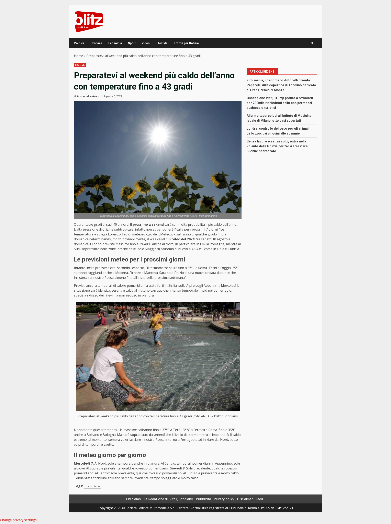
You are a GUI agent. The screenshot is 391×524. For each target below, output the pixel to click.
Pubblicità (203, 499)
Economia (115, 43)
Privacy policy (224, 499)
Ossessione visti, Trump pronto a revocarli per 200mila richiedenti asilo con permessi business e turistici (280, 103)
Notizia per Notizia (186, 43)
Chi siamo (133, 499)
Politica (79, 43)
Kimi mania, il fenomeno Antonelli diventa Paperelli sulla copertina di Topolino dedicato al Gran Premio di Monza (281, 85)
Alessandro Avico (88, 96)
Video (146, 43)
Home (78, 56)
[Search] (312, 43)
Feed (259, 499)
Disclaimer (245, 499)
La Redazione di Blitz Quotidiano (168, 499)
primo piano (92, 486)
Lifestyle (161, 43)
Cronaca (96, 43)
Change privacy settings (18, 520)
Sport (132, 43)
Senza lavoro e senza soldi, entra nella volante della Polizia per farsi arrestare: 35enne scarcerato (278, 146)
